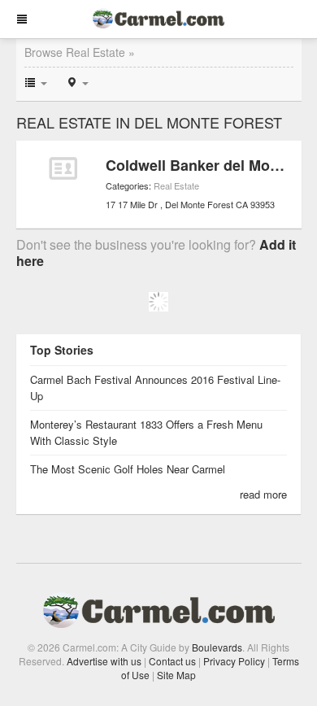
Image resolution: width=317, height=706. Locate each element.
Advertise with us (104, 661)
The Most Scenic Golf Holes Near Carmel (127, 469)
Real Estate (176, 185)
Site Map (176, 675)
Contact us (172, 661)
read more (263, 494)
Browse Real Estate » (79, 52)
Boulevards (217, 647)
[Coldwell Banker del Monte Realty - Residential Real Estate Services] (63, 168)
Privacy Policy (234, 661)
